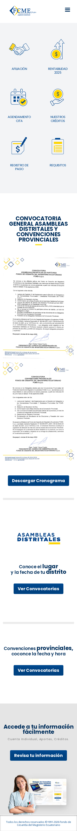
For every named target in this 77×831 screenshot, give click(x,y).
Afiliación (19, 69)
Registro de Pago (19, 167)
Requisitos (58, 165)
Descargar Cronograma (38, 481)
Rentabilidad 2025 (58, 71)
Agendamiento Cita (19, 119)
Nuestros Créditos (57, 119)
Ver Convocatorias (38, 589)
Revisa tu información (38, 755)
